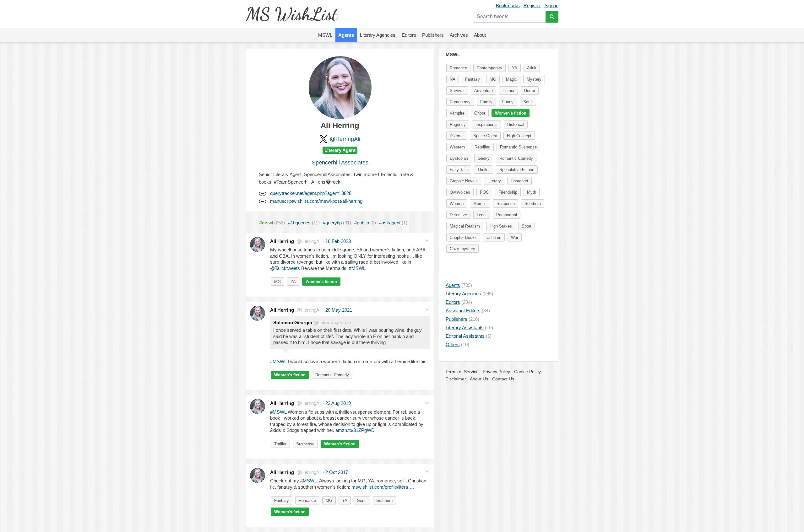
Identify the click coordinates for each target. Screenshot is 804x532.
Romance (307, 500)
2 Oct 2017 (336, 472)
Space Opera (485, 135)
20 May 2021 (338, 310)
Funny (507, 101)
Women (457, 203)
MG (277, 281)
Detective (458, 214)
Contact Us (503, 378)
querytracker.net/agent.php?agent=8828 (310, 193)
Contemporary (489, 68)
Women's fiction (321, 281)
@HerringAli (345, 139)
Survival (457, 90)
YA (293, 281)
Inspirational (486, 124)
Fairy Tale (459, 169)
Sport (526, 226)
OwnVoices (460, 192)
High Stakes (501, 226)
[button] (427, 240)
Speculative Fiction (516, 169)
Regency (458, 124)
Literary (494, 181)
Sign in (551, 5)
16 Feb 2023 (338, 241)
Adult (531, 68)
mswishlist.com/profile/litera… (382, 487)
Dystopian (459, 158)
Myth (531, 192)
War (514, 237)
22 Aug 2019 (338, 403)
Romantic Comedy (332, 375)
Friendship (507, 192)
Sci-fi (362, 500)
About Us (479, 378)
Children (493, 237)
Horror (529, 90)
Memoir (480, 203)
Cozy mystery (462, 248)
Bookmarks (508, 5)
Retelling (482, 147)
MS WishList (291, 14)
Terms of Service (462, 371)
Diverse (457, 135)
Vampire (457, 113)
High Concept (519, 135)
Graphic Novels (464, 181)
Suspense (305, 444)
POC (484, 192)
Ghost (479, 113)
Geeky (484, 158)
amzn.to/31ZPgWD (355, 430)
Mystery (534, 79)
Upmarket (519, 181)
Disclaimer (455, 378)
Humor (508, 90)
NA (452, 79)
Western (457, 147)
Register (532, 5)
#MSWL (357, 268)
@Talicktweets (285, 268)
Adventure (483, 90)
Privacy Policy (496, 371)
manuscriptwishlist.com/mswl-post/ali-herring (316, 201)
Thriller (280, 444)
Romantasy (460, 101)
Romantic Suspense (518, 147)
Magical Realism (465, 226)
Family (486, 101)
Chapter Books (463, 237)
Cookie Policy (527, 371)
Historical (515, 124)
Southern (384, 500)
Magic (511, 79)
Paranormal (506, 214)
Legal (481, 214)
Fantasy (281, 500)
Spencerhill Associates (340, 162)
